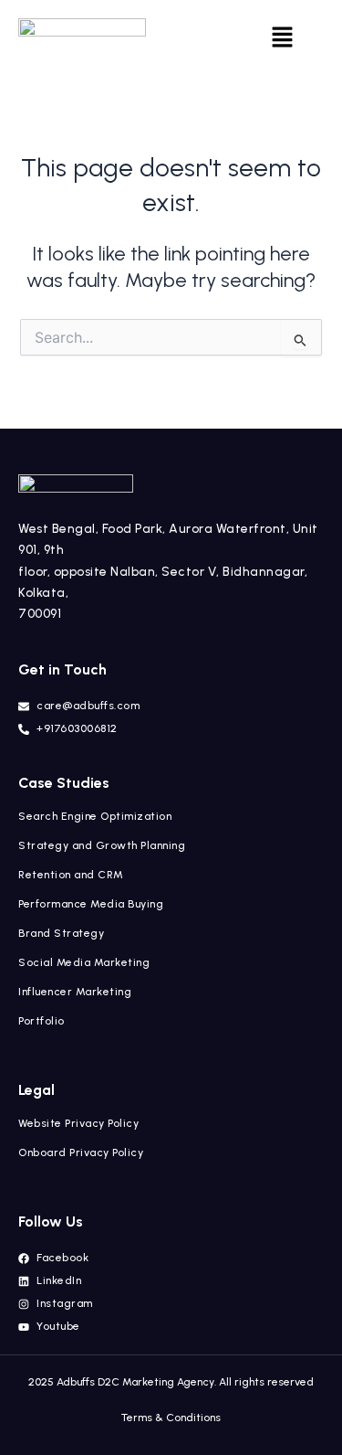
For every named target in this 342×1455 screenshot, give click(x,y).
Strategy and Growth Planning (101, 845)
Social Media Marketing (84, 962)
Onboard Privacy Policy (80, 1152)
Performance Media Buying (90, 903)
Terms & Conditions (171, 1417)
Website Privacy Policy (78, 1123)
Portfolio (41, 1020)
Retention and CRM (71, 874)
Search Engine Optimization (94, 816)
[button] (282, 38)
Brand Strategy (61, 933)
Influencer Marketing (89, 991)
